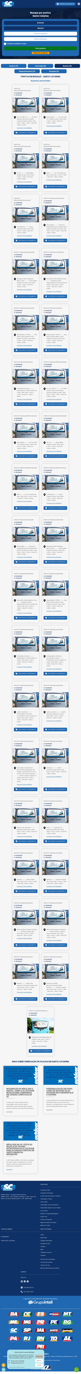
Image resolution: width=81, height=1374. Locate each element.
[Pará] (13, 1338)
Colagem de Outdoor (46, 1193)
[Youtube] (22, 1281)
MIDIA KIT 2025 (45, 1225)
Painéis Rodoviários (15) (27, 71)
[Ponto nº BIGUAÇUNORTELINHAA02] (25, 482)
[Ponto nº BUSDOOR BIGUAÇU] (40, 1025)
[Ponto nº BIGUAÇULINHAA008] (55, 534)
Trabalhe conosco (46, 1252)
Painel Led (43, 1216)
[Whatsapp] (22, 1288)
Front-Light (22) (40, 66)
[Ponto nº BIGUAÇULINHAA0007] (55, 267)
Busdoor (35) (67, 66)
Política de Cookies (46, 1262)
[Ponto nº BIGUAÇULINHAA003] (25, 700)
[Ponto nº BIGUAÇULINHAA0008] (25, 267)
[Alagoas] (67, 1339)
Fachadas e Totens (46, 1199)
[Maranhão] (40, 1330)
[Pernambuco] (54, 1322)
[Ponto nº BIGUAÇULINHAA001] (25, 756)
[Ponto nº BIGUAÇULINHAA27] (55, 323)
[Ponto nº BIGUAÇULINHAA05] (55, 868)
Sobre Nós (43, 1237)
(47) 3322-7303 (28, 1291)
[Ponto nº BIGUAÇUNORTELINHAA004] (55, 105)
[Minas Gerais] (27, 1322)
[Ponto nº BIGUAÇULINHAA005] (25, 644)
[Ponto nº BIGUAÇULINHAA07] (55, 816)
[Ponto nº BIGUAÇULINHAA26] (25, 377)
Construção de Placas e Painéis (50, 1196)
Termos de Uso (45, 1265)
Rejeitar (39, 1360)
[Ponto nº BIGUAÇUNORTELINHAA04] (25, 431)
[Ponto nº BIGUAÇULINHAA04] (25, 918)
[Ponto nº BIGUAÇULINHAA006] (55, 588)
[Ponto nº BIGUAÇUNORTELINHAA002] (55, 161)
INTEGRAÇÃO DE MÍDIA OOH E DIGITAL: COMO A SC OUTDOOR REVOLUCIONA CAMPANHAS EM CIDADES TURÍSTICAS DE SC (20, 1093)
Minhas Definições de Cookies (49, 1268)
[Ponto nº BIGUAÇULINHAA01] (55, 972)
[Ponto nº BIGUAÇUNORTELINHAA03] (55, 431)
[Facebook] (25, 1281)
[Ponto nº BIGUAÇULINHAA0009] (55, 213)
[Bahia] (13, 1314)
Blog (41, 1249)
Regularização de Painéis (48, 1222)
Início (42, 1234)
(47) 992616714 (29, 1287)
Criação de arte (45, 1243)
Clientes (43, 1246)
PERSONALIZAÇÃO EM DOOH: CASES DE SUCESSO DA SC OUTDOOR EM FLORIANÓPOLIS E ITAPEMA (59, 1092)
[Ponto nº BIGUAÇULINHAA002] (55, 700)
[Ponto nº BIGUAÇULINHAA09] (55, 756)
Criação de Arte (45, 1190)
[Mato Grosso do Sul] (13, 1322)
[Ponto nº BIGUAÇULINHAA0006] (25, 323)
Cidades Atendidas (46, 1240)
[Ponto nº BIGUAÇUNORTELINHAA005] (25, 105)
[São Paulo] (27, 1330)
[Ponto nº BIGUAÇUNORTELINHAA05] (55, 377)
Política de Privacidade (47, 1259)
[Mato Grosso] (67, 1314)
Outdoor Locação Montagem (49, 1213)
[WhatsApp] (76, 1369)
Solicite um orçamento (67, 4)
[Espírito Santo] (40, 1314)
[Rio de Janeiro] (27, 1338)
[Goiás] (54, 1314)
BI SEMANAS (5, 1236)
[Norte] (54, 1330)
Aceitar (39, 1365)
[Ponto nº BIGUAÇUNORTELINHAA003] (25, 161)
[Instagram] (28, 1281)
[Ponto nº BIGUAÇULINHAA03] (55, 918)
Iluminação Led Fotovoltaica (49, 1205)
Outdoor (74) (13, 66)
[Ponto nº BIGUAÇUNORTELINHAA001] (25, 215)
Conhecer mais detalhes (24, 128)
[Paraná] (40, 1322)
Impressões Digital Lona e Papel (50, 1207)
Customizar (39, 1356)
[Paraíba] (40, 1347)
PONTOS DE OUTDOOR (8, 1240)
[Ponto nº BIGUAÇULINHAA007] (25, 588)
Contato (43, 1255)
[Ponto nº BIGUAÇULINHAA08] (25, 816)
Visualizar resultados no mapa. (17, 43)
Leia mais (9, 1111)
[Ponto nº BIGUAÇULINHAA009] (25, 534)
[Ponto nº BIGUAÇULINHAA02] (25, 972)
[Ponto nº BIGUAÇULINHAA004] (55, 644)
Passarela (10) (54, 71)
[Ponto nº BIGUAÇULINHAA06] (25, 868)
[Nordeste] (67, 1330)
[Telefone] (22, 1292)
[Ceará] (27, 1314)
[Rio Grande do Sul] (67, 1322)
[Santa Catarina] (13, 1330)
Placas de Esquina (46, 1219)
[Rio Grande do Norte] (40, 1338)
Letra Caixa (44, 1210)
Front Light (43, 1202)
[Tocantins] (54, 1338)
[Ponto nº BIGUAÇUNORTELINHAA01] (55, 482)
